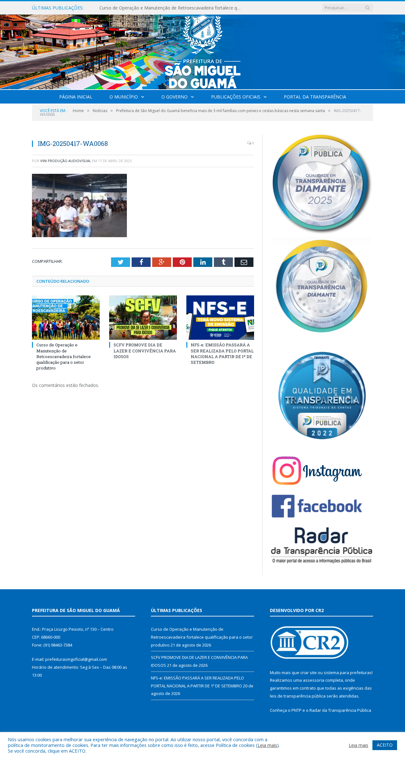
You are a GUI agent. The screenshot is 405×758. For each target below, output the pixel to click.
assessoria (313, 680)
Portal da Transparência (315, 97)
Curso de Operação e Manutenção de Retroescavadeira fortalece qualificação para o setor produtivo (63, 356)
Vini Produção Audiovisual (65, 160)
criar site (308, 672)
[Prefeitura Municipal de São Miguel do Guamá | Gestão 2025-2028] (202, 50)
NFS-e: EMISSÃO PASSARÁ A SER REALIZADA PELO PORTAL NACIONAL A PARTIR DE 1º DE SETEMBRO (222, 353)
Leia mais (267, 745)
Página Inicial (75, 97)
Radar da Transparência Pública (340, 710)
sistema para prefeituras (348, 672)
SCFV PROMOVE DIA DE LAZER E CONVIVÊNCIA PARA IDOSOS (164, 8)
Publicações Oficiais (235, 97)
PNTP (296, 710)
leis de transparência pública (298, 696)
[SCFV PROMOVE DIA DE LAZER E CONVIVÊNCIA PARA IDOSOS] (143, 317)
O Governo (174, 97)
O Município (123, 97)
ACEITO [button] (385, 745)
